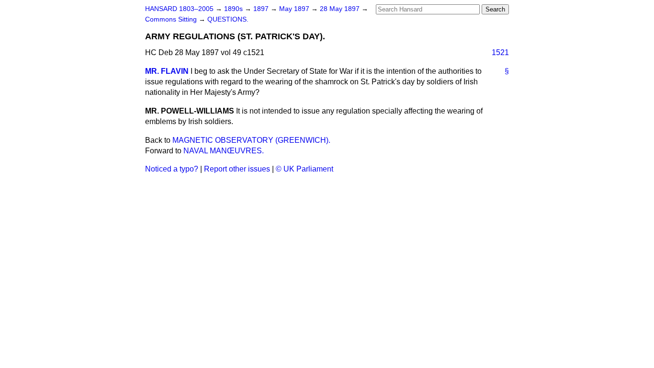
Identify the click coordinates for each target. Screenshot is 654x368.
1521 (500, 52)
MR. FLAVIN (167, 71)
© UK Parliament (304, 169)
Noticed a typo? (171, 169)
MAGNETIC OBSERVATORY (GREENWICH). (251, 140)
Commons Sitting (172, 19)
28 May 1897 (340, 8)
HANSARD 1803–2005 (179, 8)
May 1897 (295, 8)
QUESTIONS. (227, 19)
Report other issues (237, 169)
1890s (234, 8)
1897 (262, 8)
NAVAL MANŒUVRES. (223, 151)
